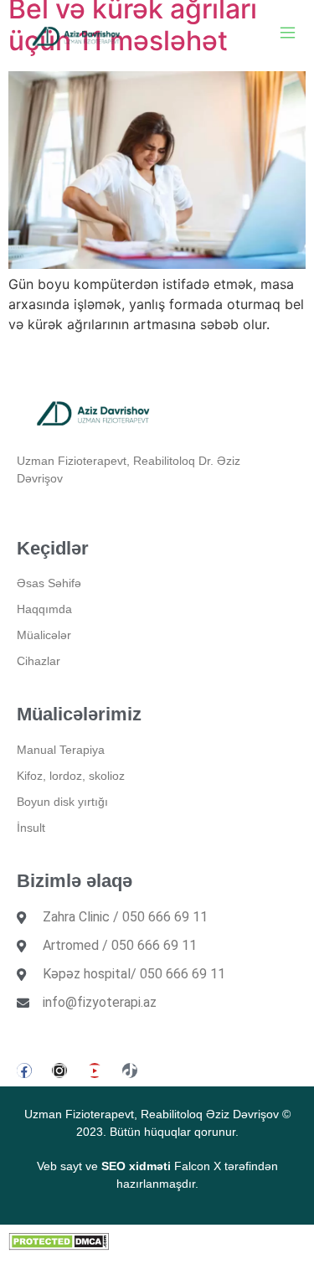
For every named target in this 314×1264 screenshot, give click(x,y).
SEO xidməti (136, 1166)
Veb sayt (59, 1166)
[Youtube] (94, 1070)
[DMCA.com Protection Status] (58, 1245)
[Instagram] (59, 1070)
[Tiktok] (129, 1070)
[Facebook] (24, 1070)
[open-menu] (287, 34)
